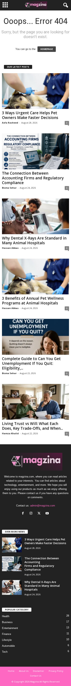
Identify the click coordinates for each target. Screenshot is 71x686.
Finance (6, 634)
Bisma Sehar (9, 187)
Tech (4, 651)
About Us (23, 670)
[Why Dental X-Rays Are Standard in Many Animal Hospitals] (35, 216)
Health (5, 616)
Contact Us (35, 675)
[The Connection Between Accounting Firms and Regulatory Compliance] (35, 151)
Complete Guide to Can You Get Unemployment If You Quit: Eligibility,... (31, 363)
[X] (40, 513)
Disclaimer (38, 670)
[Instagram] (32, 513)
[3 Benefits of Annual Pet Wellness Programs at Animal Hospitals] (35, 276)
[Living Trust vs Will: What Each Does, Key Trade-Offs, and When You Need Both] (35, 402)
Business (7, 622)
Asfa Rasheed (10, 122)
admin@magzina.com (42, 505)
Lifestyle (7, 639)
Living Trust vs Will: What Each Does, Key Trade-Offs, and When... (32, 426)
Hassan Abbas (10, 247)
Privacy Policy (56, 670)
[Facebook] (24, 513)
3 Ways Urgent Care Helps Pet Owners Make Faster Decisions (30, 115)
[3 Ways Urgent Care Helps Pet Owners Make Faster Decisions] (35, 91)
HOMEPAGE (46, 49)
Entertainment (10, 628)
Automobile (8, 645)
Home (11, 670)
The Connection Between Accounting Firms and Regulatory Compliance (33, 178)
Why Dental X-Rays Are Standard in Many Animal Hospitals (34, 240)
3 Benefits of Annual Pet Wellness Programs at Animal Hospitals (33, 301)
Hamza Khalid (10, 433)
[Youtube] (47, 513)
